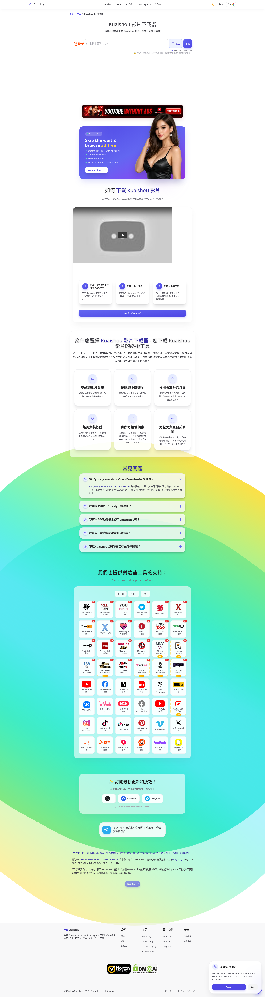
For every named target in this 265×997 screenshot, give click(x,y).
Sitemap (110, 991)
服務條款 (187, 941)
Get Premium (94, 170)
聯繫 (123, 941)
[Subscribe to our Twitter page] (182, 991)
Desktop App (145, 4)
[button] (122, 235)
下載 (188, 43)
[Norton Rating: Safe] (119, 969)
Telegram (167, 946)
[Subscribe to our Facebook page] (171, 991)
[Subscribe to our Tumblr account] (193, 991)
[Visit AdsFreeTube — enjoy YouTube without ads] (132, 111)
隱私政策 (187, 936)
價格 (130, 4)
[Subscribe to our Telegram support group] (166, 991)
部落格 (158, 4)
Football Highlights (150, 946)
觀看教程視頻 (130, 313)
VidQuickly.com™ (79, 991)
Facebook (167, 936)
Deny (253, 987)
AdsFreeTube (148, 951)
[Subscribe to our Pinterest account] (188, 991)
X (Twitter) (167, 941)
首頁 (109, 4)
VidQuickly (177, 859)
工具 (79, 14)
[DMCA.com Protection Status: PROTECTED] (145, 969)
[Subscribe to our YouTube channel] (177, 991)
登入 (229, 4)
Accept (229, 987)
